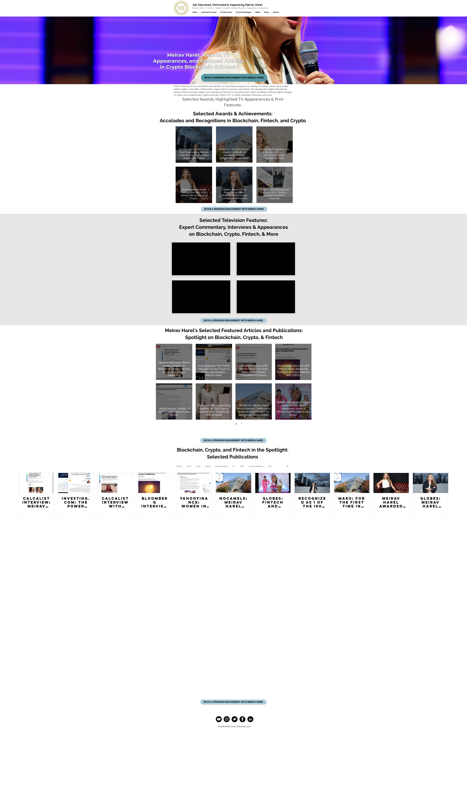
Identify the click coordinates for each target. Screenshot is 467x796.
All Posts (179, 466)
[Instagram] (227, 719)
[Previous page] (226, 424)
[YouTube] (219, 719)
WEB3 (242, 466)
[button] (287, 466)
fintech (189, 466)
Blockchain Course (221, 466)
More (269, 466)
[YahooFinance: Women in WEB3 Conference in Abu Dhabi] (194, 483)
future (198, 466)
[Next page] (241, 424)
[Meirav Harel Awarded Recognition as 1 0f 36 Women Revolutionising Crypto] (391, 483)
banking (208, 466)
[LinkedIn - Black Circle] (250, 719)
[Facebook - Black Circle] (242, 719)
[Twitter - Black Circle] (235, 719)
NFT (233, 466)
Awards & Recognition (256, 466)
